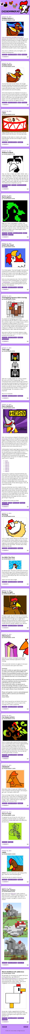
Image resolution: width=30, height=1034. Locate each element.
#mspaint (24, 54)
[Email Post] (27, 56)
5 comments (5, 189)
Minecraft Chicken (8, 890)
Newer (4, 1026)
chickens (14, 978)
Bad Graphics (6, 197)
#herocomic (16, 502)
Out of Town (6, 814)
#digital (10, 233)
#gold (19, 54)
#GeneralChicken (12, 54)
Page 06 (7, 469)
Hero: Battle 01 (7, 406)
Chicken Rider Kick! (13, 820)
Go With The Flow (8, 557)
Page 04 (7, 466)
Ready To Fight (7, 592)
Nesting (5, 515)
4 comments (5, 144)
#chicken (4, 54)
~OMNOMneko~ (6, 282)
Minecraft (13, 893)
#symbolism (5, 339)
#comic (10, 502)
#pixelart (10, 234)
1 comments (5, 104)
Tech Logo (5, 349)
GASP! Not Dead (8, 245)
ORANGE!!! (5, 767)
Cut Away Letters (8, 717)
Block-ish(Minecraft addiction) (13, 972)
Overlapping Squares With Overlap (14, 298)
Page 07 (7, 471)
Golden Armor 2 (7, 18)
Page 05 (7, 468)
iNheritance (6, 636)
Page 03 (7, 465)
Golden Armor (7, 65)
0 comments (5, 627)
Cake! (4, 113)
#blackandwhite (6, 185)
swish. (4, 852)
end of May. (5, 438)
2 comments (5, 56)
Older (26, 1026)
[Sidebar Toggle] (2, 4)
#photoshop (5, 504)
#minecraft (21, 962)
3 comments (5, 237)
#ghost (25, 233)
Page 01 (7, 462)
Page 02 (7, 463)
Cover (6, 460)
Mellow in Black (7, 152)
